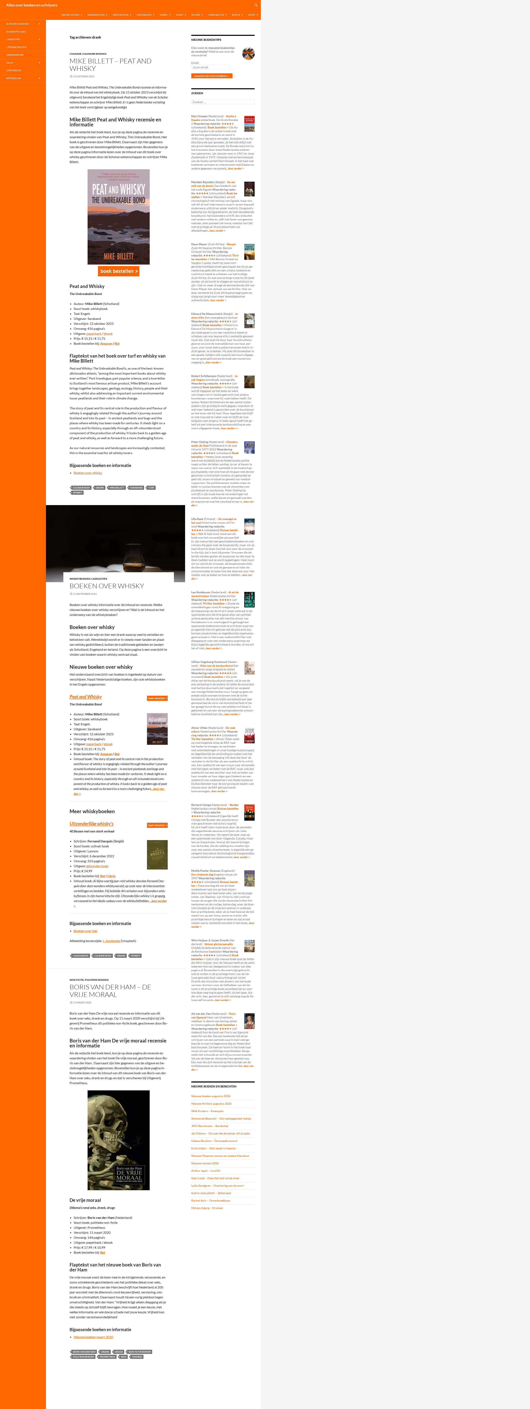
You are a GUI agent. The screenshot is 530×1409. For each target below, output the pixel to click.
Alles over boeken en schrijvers (32, 5)
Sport (251, 14)
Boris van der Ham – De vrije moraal (110, 991)
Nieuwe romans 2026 (205, 1163)
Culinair (75, 53)
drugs (119, 1351)
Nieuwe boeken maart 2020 (93, 1337)
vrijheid (137, 1356)
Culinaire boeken (94, 53)
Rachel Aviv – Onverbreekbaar (210, 1200)
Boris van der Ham (84, 1351)
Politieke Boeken (96, 979)
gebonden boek (97, 866)
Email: (195, 62)
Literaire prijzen (16, 47)
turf (151, 487)
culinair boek (81, 487)
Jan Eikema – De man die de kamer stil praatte (220, 1133)
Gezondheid (144, 14)
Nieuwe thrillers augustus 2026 (211, 1103)
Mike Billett (117, 487)
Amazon (106, 343)
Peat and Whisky (86, 696)
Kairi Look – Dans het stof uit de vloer (215, 1178)
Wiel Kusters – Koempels (207, 1111)
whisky (77, 492)
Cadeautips (99, 578)
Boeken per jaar (15, 31)
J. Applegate (111, 941)
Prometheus (107, 1356)
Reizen (236, 14)
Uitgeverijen (13, 70)
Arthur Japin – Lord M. (205, 1170)
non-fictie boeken (140, 1351)
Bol (117, 343)
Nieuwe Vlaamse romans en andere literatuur (220, 1155)
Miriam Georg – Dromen (207, 1208)
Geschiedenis (121, 14)
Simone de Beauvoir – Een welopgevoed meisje (221, 1118)
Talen (9, 62)
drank (100, 487)
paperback (93, 333)
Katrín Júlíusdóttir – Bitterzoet (211, 1193)
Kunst (179, 14)
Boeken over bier (86, 931)
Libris (111, 876)
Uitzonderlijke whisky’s (91, 823)
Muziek (196, 14)
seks (123, 1356)
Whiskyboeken (80, 578)
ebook (108, 333)
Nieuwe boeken (70, 14)
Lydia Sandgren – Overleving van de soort (217, 1185)
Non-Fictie (77, 979)
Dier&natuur (216, 14)
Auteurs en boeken (17, 23)
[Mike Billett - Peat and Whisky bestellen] (119, 271)
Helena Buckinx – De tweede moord (214, 1141)
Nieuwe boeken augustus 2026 (210, 1096)
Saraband (136, 487)
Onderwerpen (14, 54)
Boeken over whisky (88, 473)
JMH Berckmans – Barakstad (209, 1126)
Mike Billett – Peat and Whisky (111, 65)
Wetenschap (13, 78)
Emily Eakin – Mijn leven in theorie (213, 1148)
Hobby (164, 14)
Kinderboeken (96, 14)
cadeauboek (81, 955)
